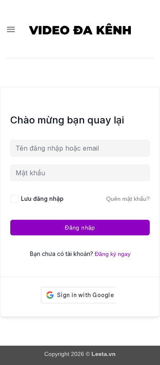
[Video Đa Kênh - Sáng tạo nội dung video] (80, 29)
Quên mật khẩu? (128, 198)
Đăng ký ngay (112, 254)
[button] (11, 29)
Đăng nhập (80, 227)
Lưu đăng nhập (42, 198)
